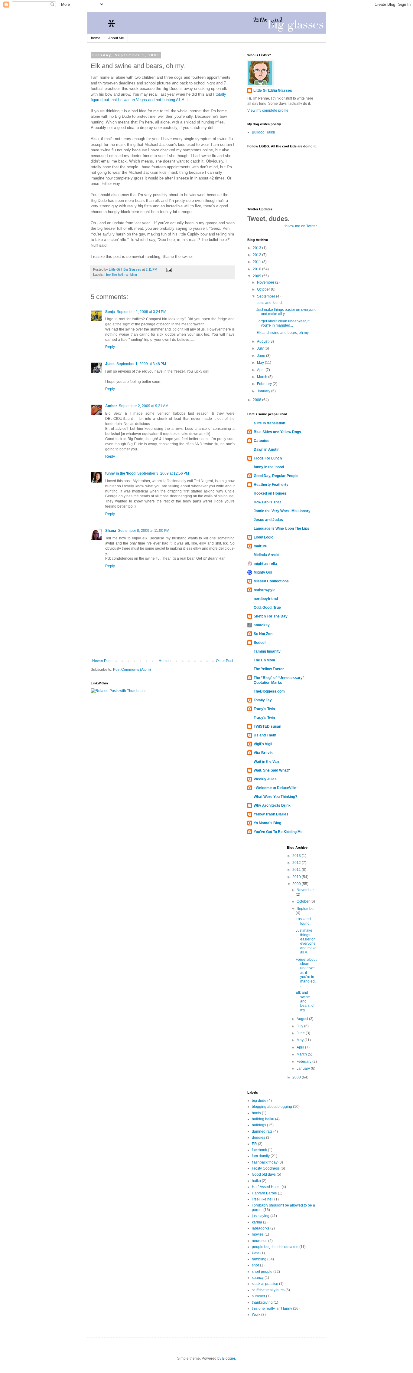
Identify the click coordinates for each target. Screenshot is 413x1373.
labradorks (260, 1228)
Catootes (261, 441)
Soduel (259, 642)
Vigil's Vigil (263, 744)
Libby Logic (263, 537)
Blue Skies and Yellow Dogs (277, 432)
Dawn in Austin (266, 449)
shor (255, 1265)
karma (257, 1222)
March (262, 377)
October (264, 289)
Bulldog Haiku (263, 132)
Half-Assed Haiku (266, 1187)
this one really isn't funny (272, 1308)
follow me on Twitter (301, 226)
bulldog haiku (263, 1119)
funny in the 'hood (120, 473)
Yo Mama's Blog (267, 823)
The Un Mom (264, 660)
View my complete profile (267, 110)
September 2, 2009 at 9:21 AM (143, 406)
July (261, 348)
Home (164, 661)
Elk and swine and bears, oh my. (282, 333)
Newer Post (101, 661)
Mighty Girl (263, 572)
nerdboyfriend (266, 599)
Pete (255, 1253)
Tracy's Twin (264, 709)
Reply (110, 347)
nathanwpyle (264, 590)
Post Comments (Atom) (132, 669)
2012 (257, 255)
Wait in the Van (266, 761)
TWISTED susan (267, 726)
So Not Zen (263, 634)
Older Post (224, 661)
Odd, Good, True (267, 607)
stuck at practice (265, 1284)
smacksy (262, 625)
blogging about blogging (272, 1107)
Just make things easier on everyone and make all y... (286, 312)
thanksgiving (262, 1302)
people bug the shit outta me (275, 1247)
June (261, 356)
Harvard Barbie (264, 1193)
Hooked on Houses (270, 493)
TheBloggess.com (269, 691)
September (266, 296)
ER (254, 1144)
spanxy (258, 1278)
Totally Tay (263, 700)
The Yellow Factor (269, 669)
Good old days (264, 1174)
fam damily (261, 1156)
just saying (260, 1216)
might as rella (265, 563)
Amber (111, 406)
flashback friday (265, 1162)
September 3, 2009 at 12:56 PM (163, 473)
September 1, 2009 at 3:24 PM (141, 312)
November (266, 282)
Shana (110, 530)
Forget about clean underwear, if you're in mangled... (282, 323)
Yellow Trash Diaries (271, 814)
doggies (258, 1137)
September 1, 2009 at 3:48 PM (141, 364)
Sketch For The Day (271, 616)
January (264, 391)
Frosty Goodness (266, 1168)
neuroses (259, 1241)
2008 (257, 400)
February (265, 384)
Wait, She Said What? (272, 770)
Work (256, 1314)
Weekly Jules (265, 779)
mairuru (260, 546)
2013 (257, 248)
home (95, 38)
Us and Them (265, 735)
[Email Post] (169, 269)
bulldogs (259, 1125)
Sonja (110, 312)
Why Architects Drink (272, 805)
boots (256, 1113)
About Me (116, 38)
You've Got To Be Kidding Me (278, 832)
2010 (257, 269)
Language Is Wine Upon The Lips (281, 528)
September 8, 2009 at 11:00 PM (143, 530)
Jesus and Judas (268, 520)
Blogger (228, 1358)
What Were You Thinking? (275, 797)
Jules (110, 364)
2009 (257, 276)
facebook (259, 1150)
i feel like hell (114, 274)
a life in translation (269, 423)
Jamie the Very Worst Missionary (282, 511)
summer (258, 1296)
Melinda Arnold (266, 555)
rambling (131, 274)
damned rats (262, 1131)
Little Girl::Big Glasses (272, 90)
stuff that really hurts (268, 1290)
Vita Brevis (263, 753)
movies (258, 1234)
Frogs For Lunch (268, 458)
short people (262, 1271)
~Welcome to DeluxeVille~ (276, 788)
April (261, 370)
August (263, 341)
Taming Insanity (267, 651)
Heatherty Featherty (271, 484)
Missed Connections (271, 581)
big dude (259, 1100)
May (261, 363)
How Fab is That (267, 502)
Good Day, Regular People (276, 476)
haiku (256, 1181)
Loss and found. (269, 303)
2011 (257, 262)
